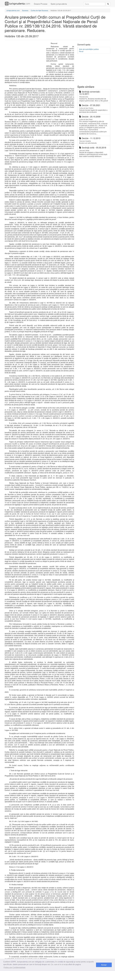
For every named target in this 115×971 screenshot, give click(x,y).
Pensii (81, 51)
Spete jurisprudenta (59, 3)
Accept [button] (104, 965)
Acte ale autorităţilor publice (89, 49)
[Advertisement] (26, 58)
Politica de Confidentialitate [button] (14, 967)
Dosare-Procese (40, 3)
